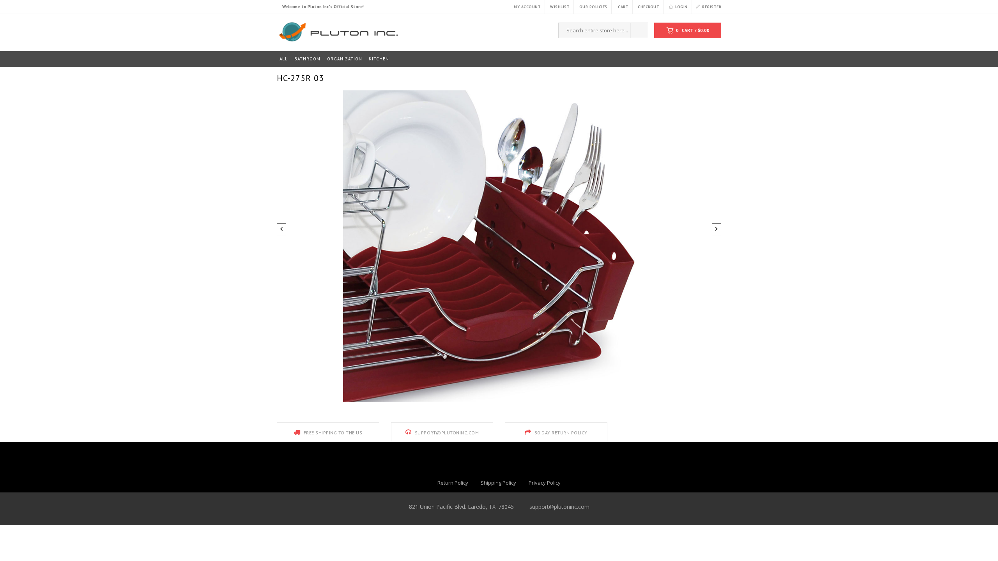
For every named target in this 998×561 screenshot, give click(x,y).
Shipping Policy (498, 482)
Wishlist (560, 6)
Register (711, 6)
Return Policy (452, 482)
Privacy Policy (545, 482)
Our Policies (593, 6)
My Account (527, 6)
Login (681, 6)
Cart (623, 6)
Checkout (648, 6)
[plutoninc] (338, 31)
